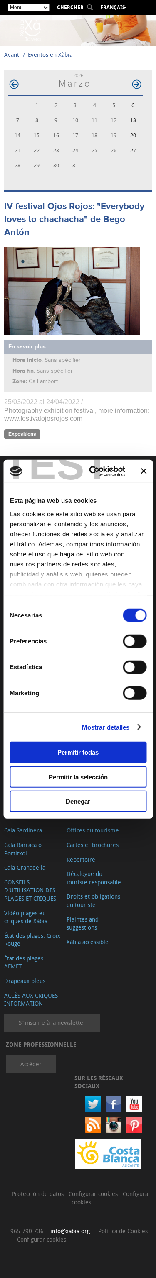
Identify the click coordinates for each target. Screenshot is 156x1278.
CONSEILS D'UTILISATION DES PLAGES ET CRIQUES (30, 890)
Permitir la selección (78, 776)
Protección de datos (38, 1194)
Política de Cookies (123, 1231)
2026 (78, 75)
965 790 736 (27, 1231)
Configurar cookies (94, 1194)
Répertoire (81, 859)
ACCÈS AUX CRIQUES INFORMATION (31, 999)
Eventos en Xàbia (50, 55)
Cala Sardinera (23, 830)
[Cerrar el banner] (143, 471)
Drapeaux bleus (24, 981)
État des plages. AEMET (24, 962)
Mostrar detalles (106, 726)
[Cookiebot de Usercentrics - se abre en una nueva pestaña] (93, 471)
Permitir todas (78, 752)
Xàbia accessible (88, 942)
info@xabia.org (70, 1231)
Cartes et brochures (93, 845)
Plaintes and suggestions (83, 923)
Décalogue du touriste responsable (94, 878)
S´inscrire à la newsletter (52, 1023)
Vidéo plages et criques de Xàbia (25, 917)
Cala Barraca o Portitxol (23, 849)
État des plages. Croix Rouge (32, 940)
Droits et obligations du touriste (93, 900)
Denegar (78, 801)
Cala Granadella (24, 867)
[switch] (134, 641)
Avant (11, 55)
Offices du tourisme (93, 830)
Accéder (31, 1064)
